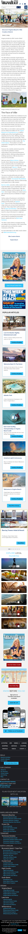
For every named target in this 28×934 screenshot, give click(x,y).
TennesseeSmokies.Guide (10, 838)
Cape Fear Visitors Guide (10, 857)
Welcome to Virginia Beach (12, 489)
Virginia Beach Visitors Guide (11, 892)
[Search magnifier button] (20, 7)
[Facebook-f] (20, 4)
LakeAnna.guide (7, 899)
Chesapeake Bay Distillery (19, 178)
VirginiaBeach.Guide (8, 890)
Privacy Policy (24, 930)
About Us (3, 769)
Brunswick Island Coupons (10, 853)
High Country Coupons (9, 873)
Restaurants (4, 761)
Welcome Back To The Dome (13, 364)
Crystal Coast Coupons (9, 866)
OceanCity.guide (7, 826)
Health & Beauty (5, 759)
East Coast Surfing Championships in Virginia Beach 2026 (12, 429)
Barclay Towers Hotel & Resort (13, 530)
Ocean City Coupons (8, 829)
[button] (25, 7)
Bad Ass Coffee (5, 185)
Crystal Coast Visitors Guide (10, 864)
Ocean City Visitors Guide (10, 828)
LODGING (24, 743)
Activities (12, 566)
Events (22, 748)
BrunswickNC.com (8, 850)
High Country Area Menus (10, 875)
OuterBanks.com (7, 879)
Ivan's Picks (13, 590)
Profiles (5, 748)
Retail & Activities (5, 757)
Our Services (4, 771)
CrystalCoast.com (8, 863)
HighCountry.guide (8, 870)
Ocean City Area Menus (9, 831)
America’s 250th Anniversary (13, 458)
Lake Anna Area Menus (9, 904)
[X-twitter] (22, 4)
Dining (12, 578)
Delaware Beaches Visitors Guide (12, 818)
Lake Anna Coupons (8, 903)
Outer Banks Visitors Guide (10, 881)
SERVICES (14, 746)
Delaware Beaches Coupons (11, 820)
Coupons (23, 746)
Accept (19, 930)
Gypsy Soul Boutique (11, 208)
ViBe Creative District (14, 236)
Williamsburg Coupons (9, 912)
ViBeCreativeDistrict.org (10, 232)
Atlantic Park (8, 395)
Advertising (4, 775)
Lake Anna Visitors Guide (10, 901)
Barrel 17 (15, 167)
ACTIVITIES (4, 743)
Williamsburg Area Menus (10, 913)
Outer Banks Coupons (9, 883)
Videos (14, 748)
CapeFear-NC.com (8, 855)
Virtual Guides (4, 773)
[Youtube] (25, 4)
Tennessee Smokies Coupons (11, 841)
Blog (2, 776)
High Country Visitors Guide (10, 872)
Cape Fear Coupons (8, 859)
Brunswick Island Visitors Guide (11, 852)
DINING (16, 743)
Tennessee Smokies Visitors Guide (12, 839)
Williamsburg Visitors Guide (10, 910)
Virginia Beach (14, 240)
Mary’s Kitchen (15, 160)
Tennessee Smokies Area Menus (12, 843)
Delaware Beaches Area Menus (11, 822)
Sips (10, 743)
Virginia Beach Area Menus (10, 895)
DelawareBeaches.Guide (10, 817)
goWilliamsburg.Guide (9, 908)
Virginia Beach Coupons (9, 893)
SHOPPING (5, 746)
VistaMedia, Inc (15, 924)
